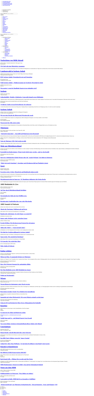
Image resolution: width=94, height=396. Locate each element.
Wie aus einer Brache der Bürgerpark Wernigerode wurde (16, 115)
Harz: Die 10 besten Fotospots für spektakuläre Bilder (15, 264)
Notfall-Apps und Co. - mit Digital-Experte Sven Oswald (16, 318)
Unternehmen (3, 387)
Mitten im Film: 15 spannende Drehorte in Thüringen (15, 257)
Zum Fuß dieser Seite (6, 5)
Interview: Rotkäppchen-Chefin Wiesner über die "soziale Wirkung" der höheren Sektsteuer (26, 157)
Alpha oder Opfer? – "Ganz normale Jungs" (12, 227)
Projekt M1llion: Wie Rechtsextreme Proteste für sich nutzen (17, 223)
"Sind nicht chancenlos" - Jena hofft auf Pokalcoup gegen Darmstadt (19, 133)
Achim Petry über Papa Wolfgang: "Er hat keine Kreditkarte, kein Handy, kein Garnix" (25, 343)
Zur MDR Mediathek (6, 2)
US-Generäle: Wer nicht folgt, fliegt (10, 241)
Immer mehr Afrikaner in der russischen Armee (13, 218)
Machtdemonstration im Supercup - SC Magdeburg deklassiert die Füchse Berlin (23, 179)
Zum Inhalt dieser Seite (7, 1)
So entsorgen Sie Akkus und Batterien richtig (13, 312)
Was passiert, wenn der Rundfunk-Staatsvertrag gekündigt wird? (18, 88)
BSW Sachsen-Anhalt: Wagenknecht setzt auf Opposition (16, 77)
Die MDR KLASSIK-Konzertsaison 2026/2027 (13, 352)
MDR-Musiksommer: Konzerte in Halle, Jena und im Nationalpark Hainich (21, 364)
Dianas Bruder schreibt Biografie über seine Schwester (15, 332)
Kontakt (4, 390)
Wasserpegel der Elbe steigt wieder (10, 123)
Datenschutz (5, 392)
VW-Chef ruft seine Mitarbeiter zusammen (12, 66)
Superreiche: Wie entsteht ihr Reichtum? (11, 237)
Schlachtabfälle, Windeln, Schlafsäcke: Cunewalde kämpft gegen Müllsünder (21, 97)
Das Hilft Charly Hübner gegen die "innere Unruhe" (15, 338)
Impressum (4, 391)
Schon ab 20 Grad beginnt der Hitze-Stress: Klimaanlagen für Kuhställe (20, 303)
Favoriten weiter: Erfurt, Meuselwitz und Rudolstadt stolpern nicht (19, 172)
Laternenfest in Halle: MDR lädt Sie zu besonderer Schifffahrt (17, 379)
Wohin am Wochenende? (7, 275)
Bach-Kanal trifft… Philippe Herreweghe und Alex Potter (16, 359)
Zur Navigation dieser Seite (7, 3)
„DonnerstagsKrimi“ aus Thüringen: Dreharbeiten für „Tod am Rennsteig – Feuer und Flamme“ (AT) (28, 384)
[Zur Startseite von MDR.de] (2, 7)
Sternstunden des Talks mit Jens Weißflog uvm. (13, 196)
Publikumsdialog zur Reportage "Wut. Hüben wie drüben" (16, 373)
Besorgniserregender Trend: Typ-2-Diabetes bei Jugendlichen (17, 291)
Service (2, 388)
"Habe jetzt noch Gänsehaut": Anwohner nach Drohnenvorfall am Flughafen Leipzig (24, 163)
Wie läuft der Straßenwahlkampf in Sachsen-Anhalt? (15, 232)
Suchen (2, 14)
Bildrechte (4, 394)
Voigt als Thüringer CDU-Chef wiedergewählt (13, 141)
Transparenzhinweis (6, 393)
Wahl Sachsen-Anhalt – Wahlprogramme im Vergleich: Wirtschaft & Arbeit (21, 82)
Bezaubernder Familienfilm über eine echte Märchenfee (16, 201)
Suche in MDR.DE (3, 13)
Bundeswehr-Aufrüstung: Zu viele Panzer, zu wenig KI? (16, 214)
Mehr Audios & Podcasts (7, 246)
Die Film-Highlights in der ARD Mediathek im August (15, 270)
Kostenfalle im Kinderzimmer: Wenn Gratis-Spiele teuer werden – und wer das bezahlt (24, 152)
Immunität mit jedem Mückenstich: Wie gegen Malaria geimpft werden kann (22, 297)
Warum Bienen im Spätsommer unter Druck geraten (15, 284)
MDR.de (4, 57)
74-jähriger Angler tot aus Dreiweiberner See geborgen (15, 104)
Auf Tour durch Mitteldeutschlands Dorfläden (13, 190)
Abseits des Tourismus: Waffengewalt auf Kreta (13, 209)
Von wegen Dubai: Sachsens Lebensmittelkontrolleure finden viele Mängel (21, 323)
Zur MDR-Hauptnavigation (7, 4)
